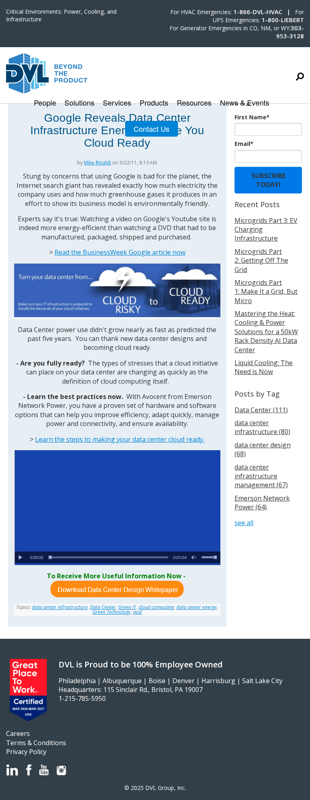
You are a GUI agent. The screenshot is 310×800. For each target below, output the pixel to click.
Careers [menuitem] (18, 733)
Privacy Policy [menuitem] (26, 751)
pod (137, 612)
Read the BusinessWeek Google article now (119, 252)
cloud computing (156, 607)
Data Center (103, 607)
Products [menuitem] (154, 103)
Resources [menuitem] (194, 103)
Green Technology (111, 612)
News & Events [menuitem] (244, 103)
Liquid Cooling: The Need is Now (264, 367)
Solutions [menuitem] (79, 103)
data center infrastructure (60, 607)
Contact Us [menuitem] (152, 128)
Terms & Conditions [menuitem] (36, 742)
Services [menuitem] (117, 103)
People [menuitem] (45, 103)
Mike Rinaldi (97, 162)
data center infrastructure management (261, 476)
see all (244, 522)
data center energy (196, 607)
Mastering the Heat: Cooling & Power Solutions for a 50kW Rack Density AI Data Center (266, 331)
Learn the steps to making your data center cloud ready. (119, 439)
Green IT (127, 607)
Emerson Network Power (262, 502)
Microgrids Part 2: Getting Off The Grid (261, 260)
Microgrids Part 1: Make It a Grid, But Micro (266, 291)
